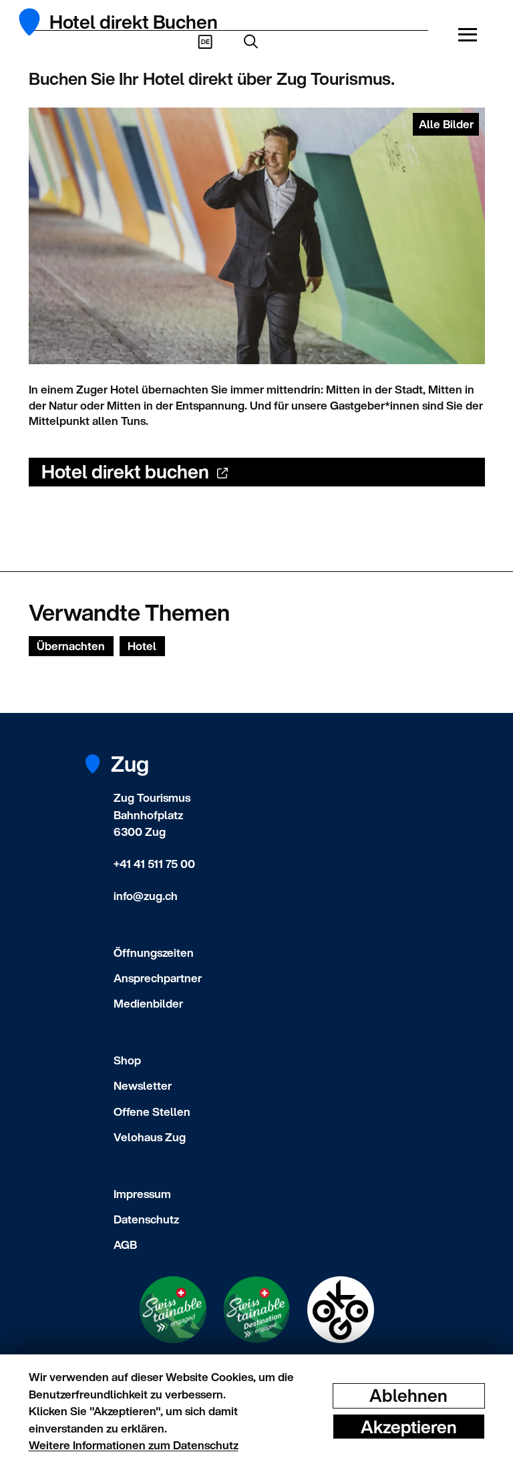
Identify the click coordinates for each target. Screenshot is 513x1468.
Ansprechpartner (158, 978)
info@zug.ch (146, 895)
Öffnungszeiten (154, 952)
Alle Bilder (446, 124)
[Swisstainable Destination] (256, 1309)
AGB (125, 1244)
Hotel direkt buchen (125, 471)
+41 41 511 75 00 (154, 863)
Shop (127, 1060)
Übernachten (71, 645)
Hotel (142, 645)
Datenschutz (146, 1219)
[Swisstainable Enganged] (173, 1309)
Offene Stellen (152, 1111)
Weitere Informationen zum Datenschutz (133, 1445)
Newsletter (143, 1085)
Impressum (142, 1193)
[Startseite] (37, 22)
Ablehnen (408, 1395)
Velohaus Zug (150, 1137)
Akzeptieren (409, 1426)
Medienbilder (148, 1003)
